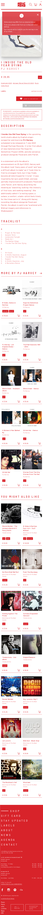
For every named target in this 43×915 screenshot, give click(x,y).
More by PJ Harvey (19, 272)
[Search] (30, 4)
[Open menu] (3, 4)
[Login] (40, 4)
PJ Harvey (10, 68)
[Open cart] (35, 4)
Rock (37, 83)
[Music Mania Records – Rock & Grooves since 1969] (21, 4)
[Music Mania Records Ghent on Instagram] (8, 890)
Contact (9, 844)
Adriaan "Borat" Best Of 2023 (23, 83)
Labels (8, 825)
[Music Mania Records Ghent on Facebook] (2, 890)
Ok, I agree (17, 907)
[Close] (38, 15)
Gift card (11, 815)
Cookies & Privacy (7, 898)
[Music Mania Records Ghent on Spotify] (15, 890)
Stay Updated (14, 820)
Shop (15, 811)
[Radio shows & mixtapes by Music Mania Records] (21, 890)
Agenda (8, 839)
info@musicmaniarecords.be (12, 851)
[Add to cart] (18, 316)
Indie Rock (5, 85)
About (7, 830)
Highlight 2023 (6, 83)
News (6, 834)
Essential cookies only (33, 907)
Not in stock (34, 105)
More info (2, 912)
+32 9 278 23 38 (7, 853)
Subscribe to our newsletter (11, 884)
